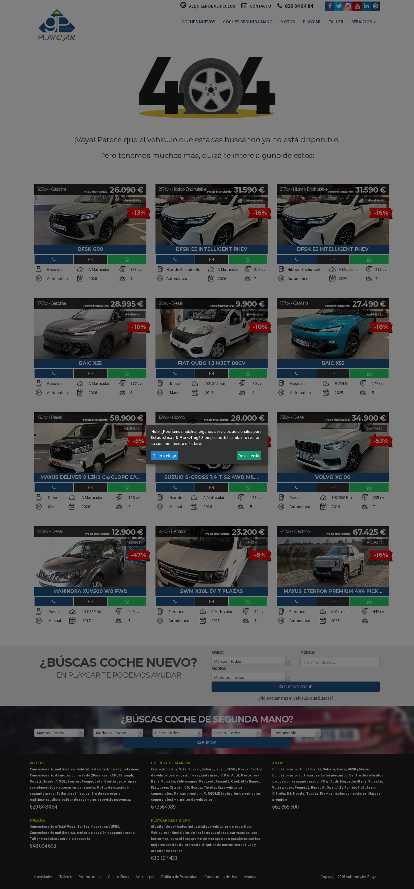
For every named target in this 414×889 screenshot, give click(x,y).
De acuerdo (249, 455)
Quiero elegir (164, 455)
